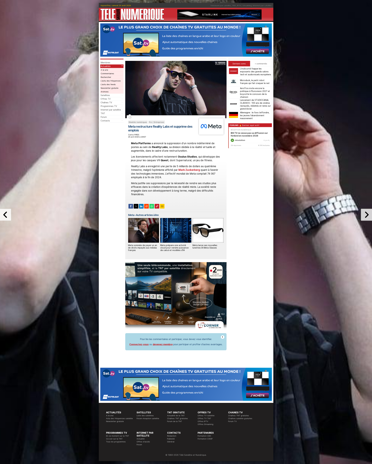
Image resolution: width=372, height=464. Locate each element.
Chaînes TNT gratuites (177, 418)
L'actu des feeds (108, 84)
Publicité (171, 439)
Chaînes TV (106, 102)
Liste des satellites (145, 415)
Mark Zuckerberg (189, 169)
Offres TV (106, 98)
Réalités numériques (138, 122)
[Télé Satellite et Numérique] (132, 14)
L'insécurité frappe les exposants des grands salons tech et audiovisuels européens (255, 71)
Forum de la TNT (174, 421)
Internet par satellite (262, 5)
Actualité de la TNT (176, 415)
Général (170, 441)
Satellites (105, 95)
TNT (234, 5)
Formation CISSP (205, 439)
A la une (104, 70)
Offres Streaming (205, 424)
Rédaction (171, 436)
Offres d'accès (143, 441)
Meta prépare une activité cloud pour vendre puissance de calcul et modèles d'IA (174, 247)
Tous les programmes (116, 441)
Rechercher (106, 77)
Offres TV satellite (206, 415)
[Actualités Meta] (211, 133)
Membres (105, 62)
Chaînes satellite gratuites (240, 418)
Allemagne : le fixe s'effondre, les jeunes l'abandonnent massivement (254, 115)
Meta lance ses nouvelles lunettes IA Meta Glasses (205, 246)
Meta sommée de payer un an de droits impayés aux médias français (142, 247)
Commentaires (107, 73)
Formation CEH (204, 436)
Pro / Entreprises (156, 122)
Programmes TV (109, 106)
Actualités (106, 66)
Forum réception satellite (148, 418)
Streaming (247, 5)
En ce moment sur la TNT (117, 436)
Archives (105, 91)
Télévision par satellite (220, 5)
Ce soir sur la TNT (114, 439)
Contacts (105, 120)
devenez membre (163, 344)
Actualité (141, 439)
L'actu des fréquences (111, 81)
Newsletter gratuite (109, 88)
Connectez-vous (139, 344)
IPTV (239, 5)
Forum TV (232, 421)
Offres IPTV (203, 421)
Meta (131, 215)
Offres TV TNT (204, 418)
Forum (104, 117)
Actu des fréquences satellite (119, 418)
